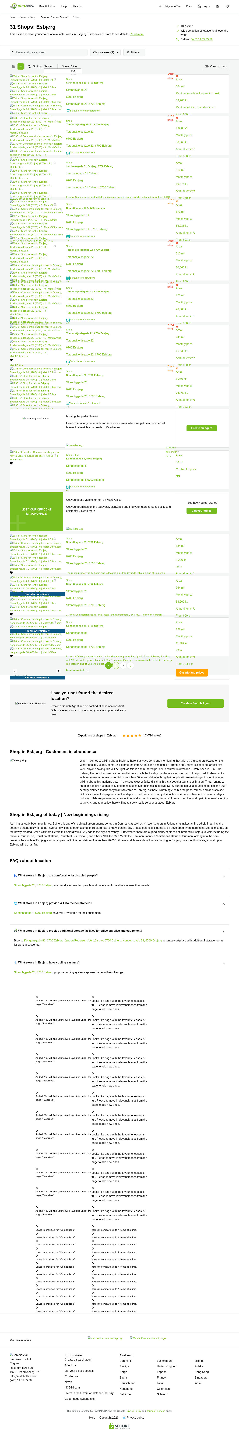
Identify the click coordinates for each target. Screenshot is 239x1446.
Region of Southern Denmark (55, 17)
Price (189, 6)
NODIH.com (72, 1387)
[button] (53, 79)
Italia (160, 1383)
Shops (33, 17)
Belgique (125, 1394)
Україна (199, 1360)
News (68, 1381)
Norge (123, 1372)
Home (13, 17)
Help (64, 6)
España (162, 1372)
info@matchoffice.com (23, 1376)
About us (77, 6)
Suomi (124, 1377)
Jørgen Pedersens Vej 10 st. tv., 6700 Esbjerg (93, 940)
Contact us (71, 1376)
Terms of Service (156, 1410)
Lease (23, 17)
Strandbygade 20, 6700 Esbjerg (33, 885)
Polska (199, 1366)
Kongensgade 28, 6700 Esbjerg (142, 940)
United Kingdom (167, 1366)
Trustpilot (21, 1322)
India (198, 1383)
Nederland (126, 1388)
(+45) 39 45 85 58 (202, 39)
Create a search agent (78, 1359)
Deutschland (127, 1383)
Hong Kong (202, 1372)
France (161, 1377)
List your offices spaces (79, 1370)
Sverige (124, 1366)
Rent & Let (45, 6)
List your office (172, 6)
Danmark (125, 1360)
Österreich (163, 1388)
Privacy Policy (133, 1410)
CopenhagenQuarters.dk (80, 1398)
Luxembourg (165, 1360)
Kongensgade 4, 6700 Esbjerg (33, 912)
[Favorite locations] (227, 6)
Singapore (201, 1377)
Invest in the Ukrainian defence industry (89, 1393)
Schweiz (162, 1394)
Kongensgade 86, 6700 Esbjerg (44, 940)
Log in (206, 6)
